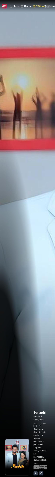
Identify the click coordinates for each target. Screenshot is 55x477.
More (41, 463)
